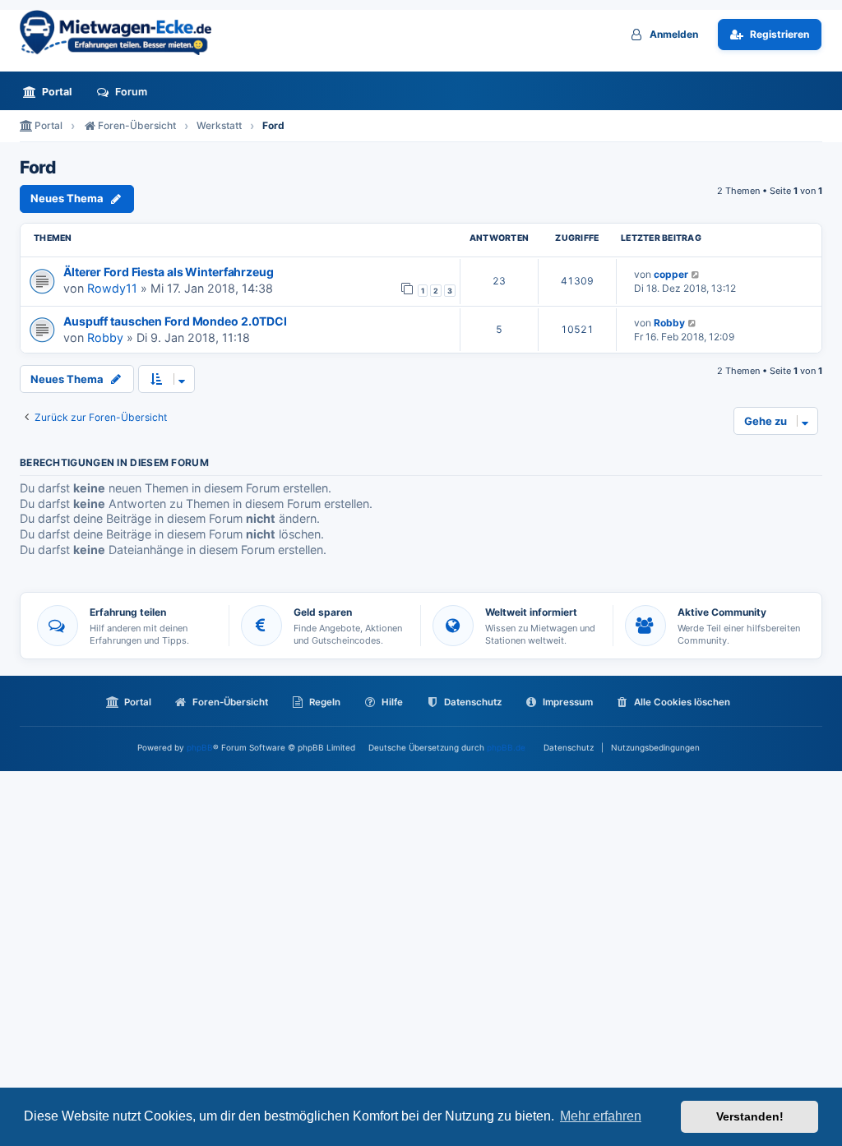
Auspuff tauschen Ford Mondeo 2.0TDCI (175, 321)
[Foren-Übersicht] (122, 32)
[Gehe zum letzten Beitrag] (696, 274)
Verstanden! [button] (750, 1116)
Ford (38, 168)
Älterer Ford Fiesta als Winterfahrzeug (168, 272)
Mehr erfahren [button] (600, 1116)
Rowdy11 (112, 288)
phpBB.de (506, 747)
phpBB (200, 747)
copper (671, 274)
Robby (105, 337)
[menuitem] (52, 91)
